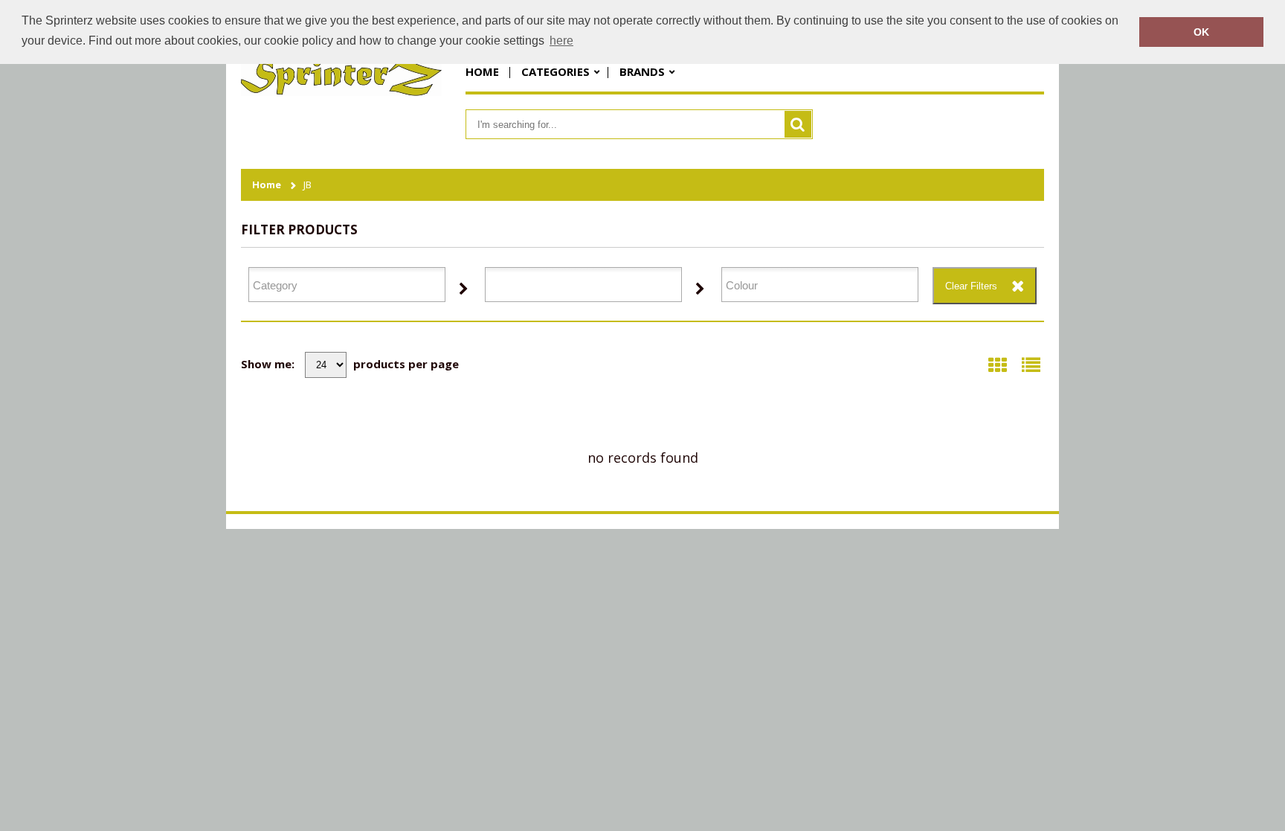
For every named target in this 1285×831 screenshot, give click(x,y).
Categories (555, 71)
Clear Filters (971, 286)
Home (482, 71)
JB (307, 185)
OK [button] (1201, 32)
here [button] (561, 40)
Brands (642, 71)
